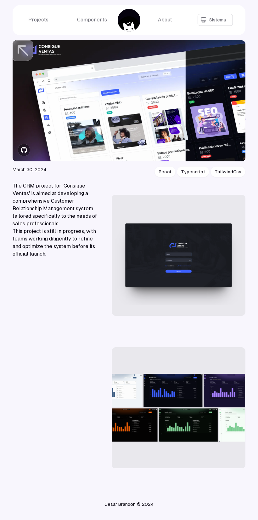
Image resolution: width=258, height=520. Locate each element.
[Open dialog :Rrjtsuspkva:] (178, 255)
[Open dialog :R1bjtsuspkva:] (178, 408)
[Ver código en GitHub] (24, 150)
